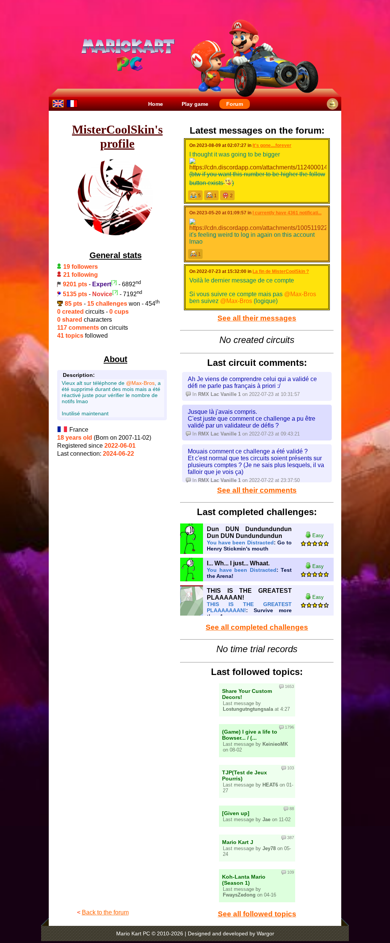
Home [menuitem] (155, 104)
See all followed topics (257, 914)
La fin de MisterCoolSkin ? (281, 271)
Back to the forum (105, 912)
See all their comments (257, 490)
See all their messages (256, 318)
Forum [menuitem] (234, 104)
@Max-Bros (140, 383)
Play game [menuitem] (195, 104)
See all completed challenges (257, 627)
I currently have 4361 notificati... (287, 212)
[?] (114, 282)
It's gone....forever (272, 145)
